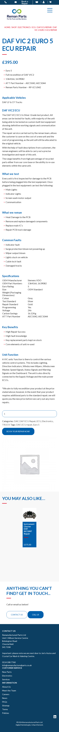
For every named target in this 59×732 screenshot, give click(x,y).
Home (7, 27)
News (4, 698)
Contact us (17, 615)
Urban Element (37, 725)
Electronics (24, 27)
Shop (14, 27)
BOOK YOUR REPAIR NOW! (18, 431)
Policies (5, 713)
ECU (34, 27)
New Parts (7, 672)
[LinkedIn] (55, 716)
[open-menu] (49, 10)
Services (6, 679)
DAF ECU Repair (44, 27)
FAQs (4, 702)
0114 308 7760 (9, 662)
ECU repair (26, 424)
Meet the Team (9, 690)
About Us (6, 687)
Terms (5, 709)
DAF (16, 421)
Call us (35, 615)
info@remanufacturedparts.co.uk (17, 665)
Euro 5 (36, 424)
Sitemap (5, 705)
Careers (5, 694)
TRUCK (6, 424)
